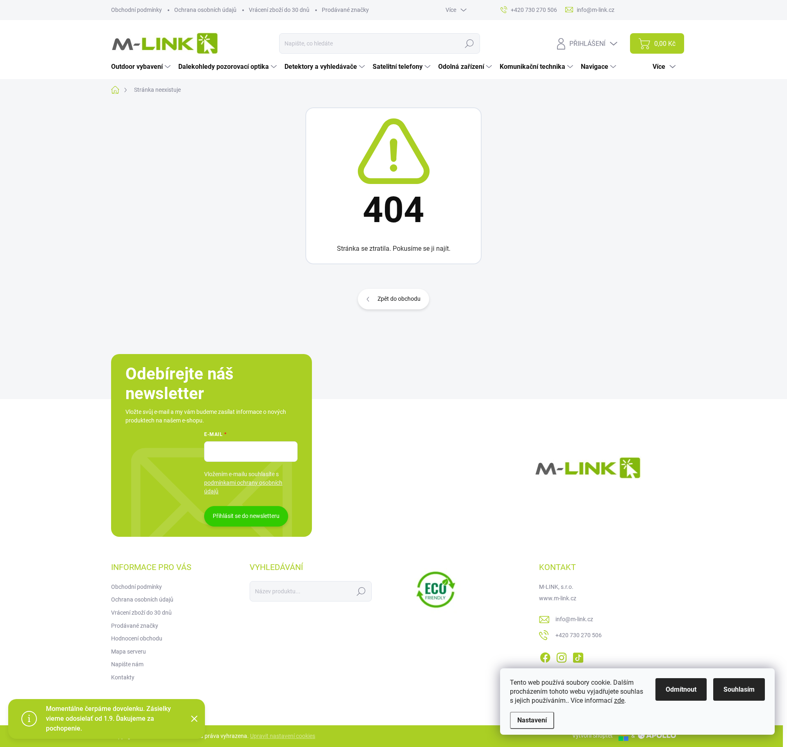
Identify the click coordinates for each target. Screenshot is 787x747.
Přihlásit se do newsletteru (246, 516)
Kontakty (122, 677)
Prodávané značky (345, 10)
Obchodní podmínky (136, 10)
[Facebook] (545, 656)
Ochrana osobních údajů (205, 10)
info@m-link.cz (574, 619)
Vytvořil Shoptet (592, 735)
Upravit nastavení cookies (282, 736)
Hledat (469, 43)
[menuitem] (142, 66)
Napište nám (127, 664)
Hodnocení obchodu (136, 638)
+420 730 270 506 (578, 635)
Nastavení (532, 720)
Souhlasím (739, 689)
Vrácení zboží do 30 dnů (279, 10)
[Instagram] (561, 656)
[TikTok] (578, 656)
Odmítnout (681, 689)
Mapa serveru (128, 651)
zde (619, 700)
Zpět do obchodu (399, 298)
